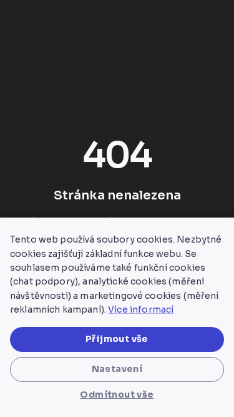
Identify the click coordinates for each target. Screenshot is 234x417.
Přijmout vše (117, 338)
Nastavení (117, 368)
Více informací (140, 309)
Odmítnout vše (117, 394)
